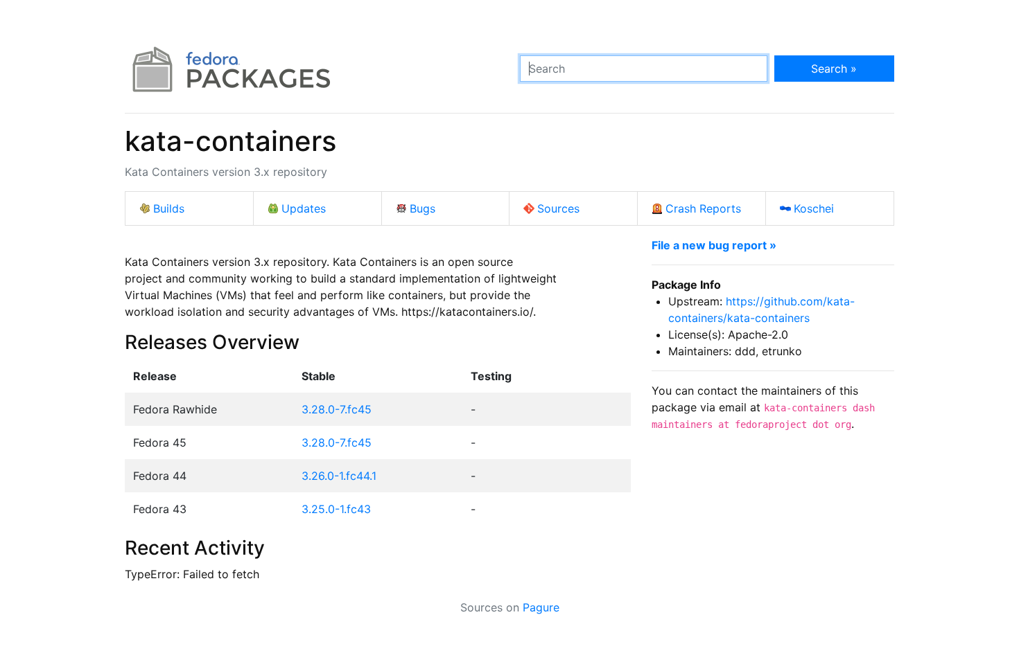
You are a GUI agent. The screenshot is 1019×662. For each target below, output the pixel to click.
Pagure (541, 607)
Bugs (422, 208)
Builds (168, 208)
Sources (558, 208)
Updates (303, 208)
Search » (834, 68)
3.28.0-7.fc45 (337, 409)
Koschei (814, 208)
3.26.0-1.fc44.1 (339, 476)
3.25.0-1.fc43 (336, 509)
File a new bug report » (714, 245)
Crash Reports (703, 208)
